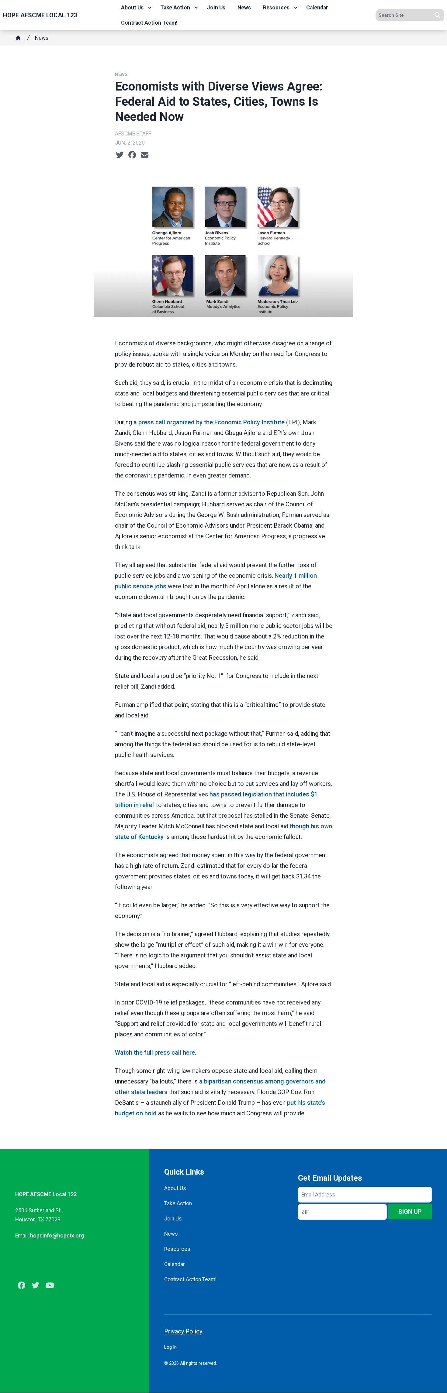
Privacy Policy (183, 1331)
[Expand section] (150, 8)
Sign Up (410, 1211)
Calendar (317, 8)
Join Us (216, 8)
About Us (132, 8)
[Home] (18, 38)
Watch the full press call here (155, 1052)
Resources (276, 8)
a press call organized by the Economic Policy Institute (209, 422)
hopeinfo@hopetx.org (57, 1236)
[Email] (144, 154)
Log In (170, 1347)
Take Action (175, 8)
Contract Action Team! (149, 23)
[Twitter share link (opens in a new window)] (119, 154)
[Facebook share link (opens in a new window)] (132, 154)
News (244, 8)
